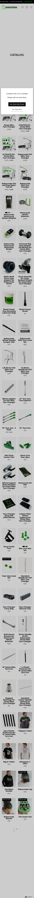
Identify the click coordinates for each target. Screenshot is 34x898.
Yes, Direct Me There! (17, 104)
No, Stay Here (17, 109)
